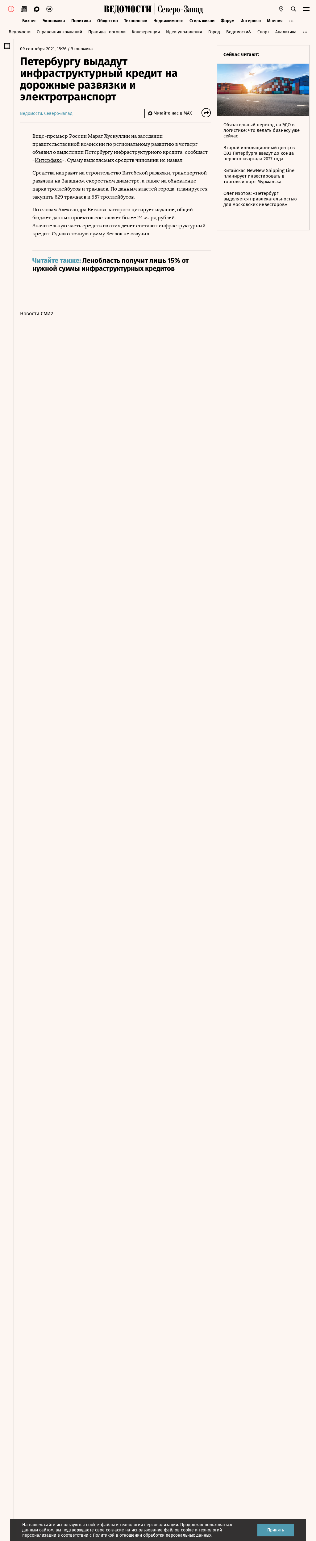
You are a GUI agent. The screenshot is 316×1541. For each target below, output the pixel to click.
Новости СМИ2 (36, 314)
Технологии (135, 20)
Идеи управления (184, 32)
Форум (227, 20)
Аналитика (286, 32)
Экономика (54, 20)
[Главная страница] (128, 9)
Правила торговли (107, 32)
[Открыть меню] (306, 9)
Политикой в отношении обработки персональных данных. (152, 1535)
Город (214, 32)
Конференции (146, 32)
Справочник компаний (59, 32)
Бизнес (29, 20)
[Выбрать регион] (281, 9)
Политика (81, 20)
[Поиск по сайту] (293, 9)
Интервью (250, 20)
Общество (107, 20)
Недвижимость (168, 20)
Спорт (263, 32)
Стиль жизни (201, 20)
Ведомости (20, 32)
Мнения (275, 20)
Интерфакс (48, 160)
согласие (115, 1530)
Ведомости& (238, 32)
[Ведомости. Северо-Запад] (179, 9)
